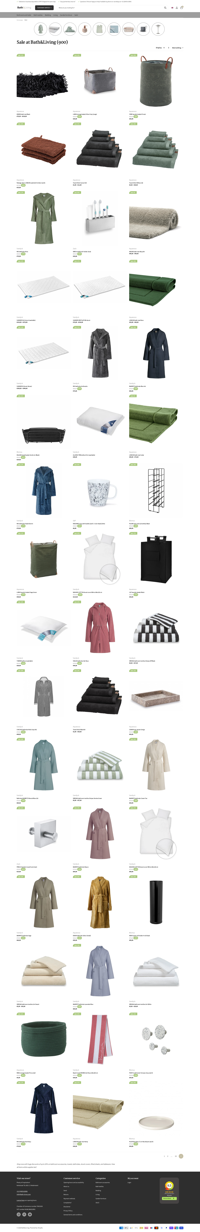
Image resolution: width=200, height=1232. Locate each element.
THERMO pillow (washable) (25, 661)
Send (65, 1190)
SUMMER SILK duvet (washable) (26, 320)
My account (133, 1178)
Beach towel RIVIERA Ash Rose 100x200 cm (85, 1073)
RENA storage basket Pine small (26, 1073)
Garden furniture (66, 15)
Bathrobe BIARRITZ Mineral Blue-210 (27, 798)
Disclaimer (67, 1207)
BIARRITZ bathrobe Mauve (81, 867)
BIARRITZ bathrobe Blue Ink (137, 386)
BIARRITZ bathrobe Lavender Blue (83, 1004)
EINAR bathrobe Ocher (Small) (82, 936)
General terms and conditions (73, 1215)
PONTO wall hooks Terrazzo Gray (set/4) (141, 1073)
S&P (74, 520)
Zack (74, 248)
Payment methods (69, 1199)
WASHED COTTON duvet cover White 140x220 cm (143, 867)
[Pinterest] (24, 1214)
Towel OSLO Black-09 (79, 730)
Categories (101, 1178)
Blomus (19, 452)
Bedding (48, 15)
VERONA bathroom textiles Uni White (140, 1004)
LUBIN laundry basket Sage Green (27, 592)
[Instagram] (19, 1214)
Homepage (20, 20)
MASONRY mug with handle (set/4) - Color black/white (89, 524)
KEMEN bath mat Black (23, 114)
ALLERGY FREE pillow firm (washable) (84, 455)
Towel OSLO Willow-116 (136, 183)
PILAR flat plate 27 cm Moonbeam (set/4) (141, 1142)
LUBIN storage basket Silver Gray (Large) (85, 114)
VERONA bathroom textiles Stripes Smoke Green (87, 798)
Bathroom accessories (103, 1182)
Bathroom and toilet (24, 15)
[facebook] (30, 1214)
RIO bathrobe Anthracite (80, 386)
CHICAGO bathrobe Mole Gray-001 (27, 730)
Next (181, 1156)
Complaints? (67, 1203)
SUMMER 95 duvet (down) (24, 386)
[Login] (177, 7)
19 (176, 1156)
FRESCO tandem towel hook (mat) (27, 867)
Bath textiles (38, 15)
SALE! (97, 1203)
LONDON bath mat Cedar (136, 455)
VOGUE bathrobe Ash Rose (81, 661)
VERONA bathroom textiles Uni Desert (28, 1004)
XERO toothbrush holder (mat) (82, 252)
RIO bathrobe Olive (22, 252)
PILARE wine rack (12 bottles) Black (139, 524)
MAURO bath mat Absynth (137, 252)
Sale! (76, 15)
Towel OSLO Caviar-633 (80, 183)
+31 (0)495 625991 (22, 1191)
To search (165, 7)
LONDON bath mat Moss (136, 320)
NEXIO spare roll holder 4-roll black (139, 936)
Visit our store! (23, 1178)
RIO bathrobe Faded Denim (25, 524)
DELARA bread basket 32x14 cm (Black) (28, 455)
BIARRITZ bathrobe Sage (24, 936)
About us (66, 1186)
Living (55, 15)
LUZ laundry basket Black (136, 592)
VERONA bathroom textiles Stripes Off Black (142, 661)
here (23, 1200)
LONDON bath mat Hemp (80, 1142)
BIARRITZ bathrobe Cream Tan (138, 798)
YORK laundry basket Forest (137, 114)
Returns (66, 1194)
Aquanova (20, 111)
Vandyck (20, 248)
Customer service (43, 7)
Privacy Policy (68, 1211)
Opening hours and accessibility (74, 1182)
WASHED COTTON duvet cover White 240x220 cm (87, 592)
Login (129, 1182)
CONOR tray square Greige (137, 730)
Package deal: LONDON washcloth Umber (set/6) (31, 183)
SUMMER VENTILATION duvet (81, 320)
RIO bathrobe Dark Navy (24, 1142)
